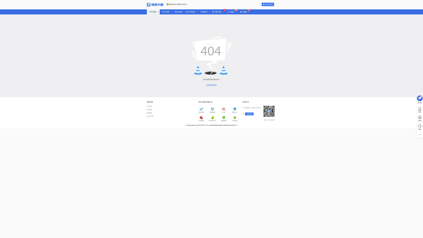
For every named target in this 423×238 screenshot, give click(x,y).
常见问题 (149, 109)
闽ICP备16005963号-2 (230, 125)
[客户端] (420, 98)
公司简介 (149, 106)
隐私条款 (149, 113)
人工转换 (230, 12)
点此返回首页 (211, 85)
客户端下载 (269, 4)
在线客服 (249, 114)
